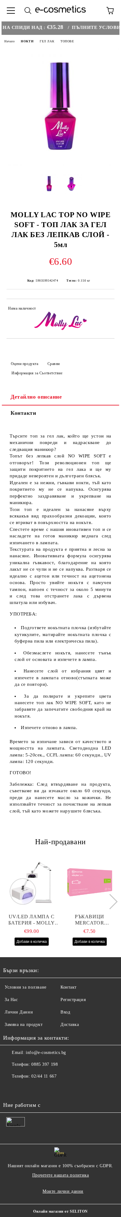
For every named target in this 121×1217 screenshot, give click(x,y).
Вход (65, 1012)
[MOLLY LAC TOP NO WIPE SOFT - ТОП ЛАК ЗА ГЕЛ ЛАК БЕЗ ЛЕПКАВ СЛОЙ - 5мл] (60, 164)
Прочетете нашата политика (60, 1175)
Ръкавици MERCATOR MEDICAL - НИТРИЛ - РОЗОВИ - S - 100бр (89, 920)
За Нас (11, 999)
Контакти (23, 413)
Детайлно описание (36, 397)
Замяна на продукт (24, 1024)
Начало (9, 41)
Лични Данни (19, 1012)
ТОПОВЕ (67, 41)
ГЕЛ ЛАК (47, 41)
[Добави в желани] (105, 309)
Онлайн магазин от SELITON (60, 1211)
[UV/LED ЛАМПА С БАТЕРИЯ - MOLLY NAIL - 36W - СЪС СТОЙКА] (32, 882)
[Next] (109, 901)
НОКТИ (27, 41)
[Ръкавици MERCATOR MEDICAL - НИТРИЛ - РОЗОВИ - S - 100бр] (90, 882)
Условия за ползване (26, 987)
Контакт (68, 987)
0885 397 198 (44, 1064)
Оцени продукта (24, 364)
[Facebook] (11, 1089)
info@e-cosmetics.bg (46, 1052)
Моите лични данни (63, 1191)
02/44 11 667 (43, 1076)
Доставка (69, 1024)
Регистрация (73, 999)
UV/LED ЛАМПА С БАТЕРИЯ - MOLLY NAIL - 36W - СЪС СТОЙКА (31, 920)
